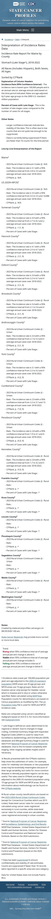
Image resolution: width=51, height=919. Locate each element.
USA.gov (26, 904)
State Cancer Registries (12, 637)
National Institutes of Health (14, 901)
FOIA (44, 884)
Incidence (9, 39)
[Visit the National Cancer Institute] (19, 2)
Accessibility (33, 884)
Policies (21, 884)
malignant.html (12, 719)
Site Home (10, 884)
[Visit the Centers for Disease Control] (32, 2)
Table (17, 39)
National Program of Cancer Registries (29, 743)
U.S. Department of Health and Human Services (25, 899)
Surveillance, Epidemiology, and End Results (26, 824)
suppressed (22, 860)
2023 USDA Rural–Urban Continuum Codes (25, 797)
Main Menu (23, 30)
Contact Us (39, 887)
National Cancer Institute (38, 901)
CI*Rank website (13, 788)
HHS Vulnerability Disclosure (19, 887)
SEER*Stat (37, 696)
